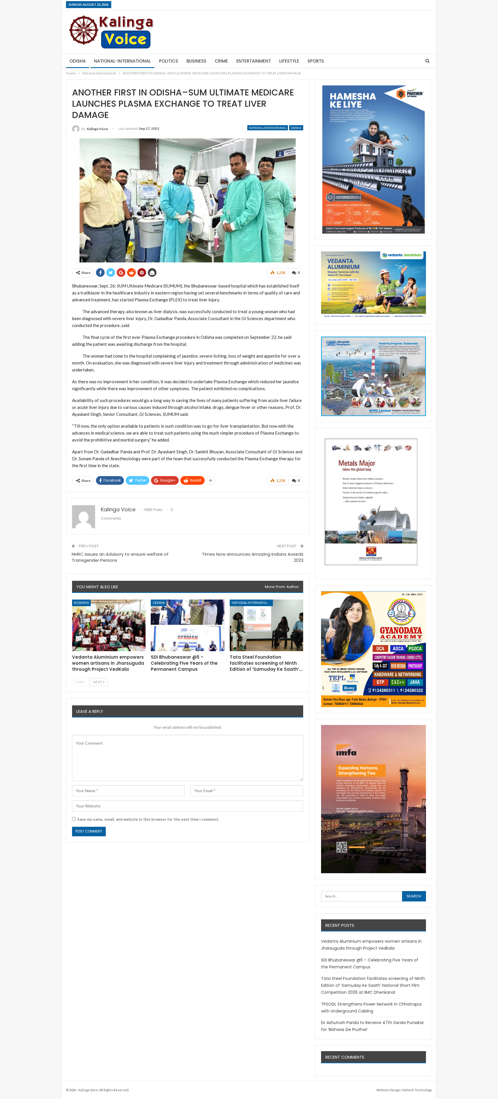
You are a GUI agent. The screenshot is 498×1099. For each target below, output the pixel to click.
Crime (221, 61)
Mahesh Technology (417, 1090)
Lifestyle (289, 61)
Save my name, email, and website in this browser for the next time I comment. (148, 819)
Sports (316, 61)
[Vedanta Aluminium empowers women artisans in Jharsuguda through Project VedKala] (109, 625)
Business (196, 61)
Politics (168, 61)
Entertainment (253, 61)
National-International (122, 61)
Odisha (77, 61)
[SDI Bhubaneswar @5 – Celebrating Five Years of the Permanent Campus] (187, 625)
